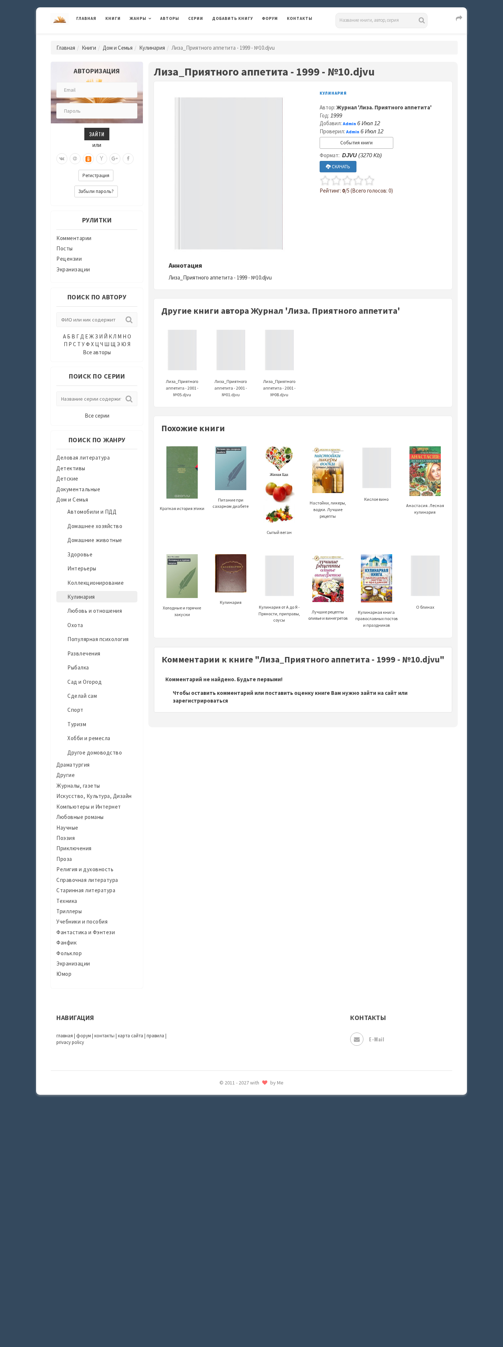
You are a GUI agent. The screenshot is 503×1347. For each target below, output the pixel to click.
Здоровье (79, 554)
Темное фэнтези (233, 1157)
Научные (67, 827)
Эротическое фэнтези (241, 1305)
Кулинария (152, 47)
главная (64, 1036)
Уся (217, 1206)
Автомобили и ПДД (91, 511)
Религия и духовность (84, 869)
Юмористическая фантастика (251, 1322)
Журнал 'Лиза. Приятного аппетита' (384, 107)
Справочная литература (87, 879)
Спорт (75, 709)
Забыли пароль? (96, 191)
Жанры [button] (138, 18)
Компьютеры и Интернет (88, 806)
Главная (86, 18)
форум (83, 1036)
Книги (113, 18)
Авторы (169, 18)
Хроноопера (228, 1239)
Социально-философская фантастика (261, 1124)
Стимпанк (225, 1140)
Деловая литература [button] (155, 37)
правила (155, 1036)
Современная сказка (238, 1108)
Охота (75, 625)
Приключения (74, 848)
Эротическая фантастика (245, 1288)
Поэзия (65, 837)
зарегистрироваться (200, 700)
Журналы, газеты (78, 785)
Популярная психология (98, 639)
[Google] (114, 158)
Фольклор (69, 953)
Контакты (300, 18)
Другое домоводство (94, 752)
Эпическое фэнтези (238, 1272)
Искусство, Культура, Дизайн (94, 795)
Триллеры (69, 911)
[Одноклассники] (88, 158)
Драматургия (73, 764)
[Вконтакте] (61, 158)
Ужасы (221, 1190)
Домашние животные (94, 540)
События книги (356, 143)
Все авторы (97, 352)
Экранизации (73, 269)
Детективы (70, 468)
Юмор (63, 973)
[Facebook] (128, 158)
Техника (66, 900)
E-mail (376, 1039)
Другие (65, 774)
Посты (64, 248)
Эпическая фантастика (242, 1256)
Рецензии (69, 258)
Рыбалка (78, 667)
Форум (270, 18)
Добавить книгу (232, 18)
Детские (67, 478)
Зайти (97, 134)
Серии (195, 18)
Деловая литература (238, 37)
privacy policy (70, 1042)
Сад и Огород (84, 681)
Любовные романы (80, 816)
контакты (104, 1036)
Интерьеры (81, 568)
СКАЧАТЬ (340, 166)
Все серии (97, 415)
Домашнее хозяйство (94, 526)
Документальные (78, 489)
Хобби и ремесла (88, 738)
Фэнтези (224, 1223)
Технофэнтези (231, 1174)
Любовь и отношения (94, 610)
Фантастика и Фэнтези (85, 932)
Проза (64, 858)
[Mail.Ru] (75, 158)
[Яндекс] (101, 158)
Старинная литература (85, 890)
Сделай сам (82, 695)
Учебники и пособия (82, 921)
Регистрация (95, 175)
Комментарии (74, 238)
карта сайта (130, 1036)
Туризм (76, 724)
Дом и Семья (118, 47)
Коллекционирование (95, 582)
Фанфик (66, 942)
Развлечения (84, 653)
